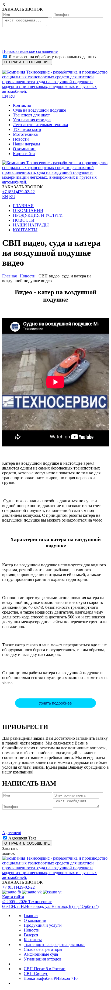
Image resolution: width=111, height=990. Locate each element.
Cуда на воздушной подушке (39, 110)
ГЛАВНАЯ (23, 205)
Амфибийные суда (41, 954)
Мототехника (25, 134)
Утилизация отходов (32, 120)
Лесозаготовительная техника (40, 124)
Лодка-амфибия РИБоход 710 (51, 978)
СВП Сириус (36, 973)
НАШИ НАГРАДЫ (31, 225)
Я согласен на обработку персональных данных (52, 56)
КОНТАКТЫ (25, 230)
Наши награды (26, 144)
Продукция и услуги (43, 925)
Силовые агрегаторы (43, 949)
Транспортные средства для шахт (54, 944)
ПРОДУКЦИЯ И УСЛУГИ (38, 215)
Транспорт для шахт (31, 115)
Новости (21, 139)
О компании (24, 148)
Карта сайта (24, 153)
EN (5, 96)
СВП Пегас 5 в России (44, 968)
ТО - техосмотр (27, 129)
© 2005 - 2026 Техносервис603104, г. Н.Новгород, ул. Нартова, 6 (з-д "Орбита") (50, 904)
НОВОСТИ (23, 220)
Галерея (31, 935)
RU (12, 96)
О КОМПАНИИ (28, 210)
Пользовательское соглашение (30, 51)
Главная (9, 276)
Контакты (22, 105)
